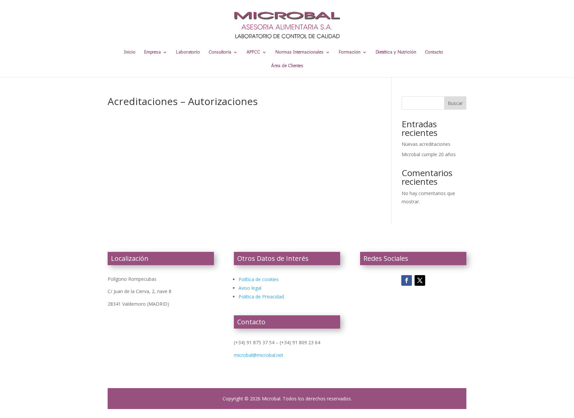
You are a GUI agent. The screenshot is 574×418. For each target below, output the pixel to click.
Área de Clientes (287, 65)
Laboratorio (188, 52)
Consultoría (220, 52)
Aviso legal (250, 288)
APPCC (253, 52)
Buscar (455, 103)
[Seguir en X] (420, 280)
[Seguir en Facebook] (406, 280)
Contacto (434, 52)
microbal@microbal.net (258, 355)
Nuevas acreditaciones (426, 144)
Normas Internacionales (299, 52)
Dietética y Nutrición (396, 52)
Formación (349, 52)
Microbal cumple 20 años (429, 154)
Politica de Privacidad (261, 296)
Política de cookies (259, 279)
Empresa (152, 52)
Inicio (130, 52)
